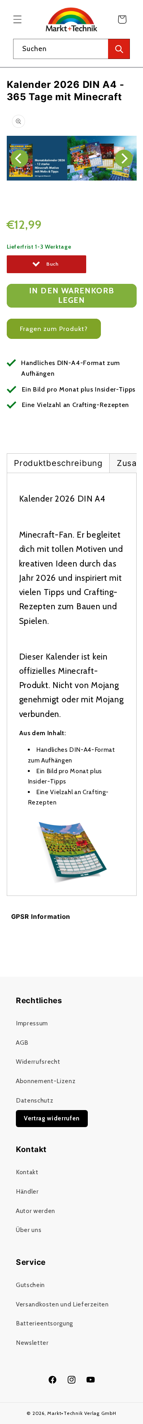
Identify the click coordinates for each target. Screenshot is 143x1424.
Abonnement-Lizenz (45, 1081)
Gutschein (30, 1285)
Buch (52, 264)
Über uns (28, 1230)
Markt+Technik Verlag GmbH (81, 1413)
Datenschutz (34, 1100)
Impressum (32, 1023)
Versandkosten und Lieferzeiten (62, 1304)
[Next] (124, 158)
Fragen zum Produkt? (54, 329)
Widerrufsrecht (38, 1061)
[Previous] (19, 158)
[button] (17, 19)
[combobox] (71, 49)
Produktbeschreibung (58, 463)
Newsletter (32, 1342)
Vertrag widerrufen (52, 1118)
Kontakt (27, 1172)
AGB (22, 1042)
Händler (27, 1191)
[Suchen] (119, 49)
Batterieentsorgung (44, 1323)
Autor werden (35, 1211)
